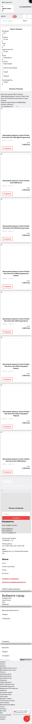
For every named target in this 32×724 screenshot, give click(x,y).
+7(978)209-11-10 (7, 540)
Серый (5, 72)
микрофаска (7, 58)
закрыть (3, 719)
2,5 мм (5, 39)
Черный (6, 76)
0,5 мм (5, 51)
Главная (3, 102)
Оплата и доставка (8, 566)
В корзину (7, 148)
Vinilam (5, 82)
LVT (4, 33)
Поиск (25, 21)
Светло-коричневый (10, 68)
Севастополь (6, 600)
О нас (4, 563)
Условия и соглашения (10, 579)
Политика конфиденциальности (14, 582)
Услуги (4, 570)
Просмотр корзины (7, 94)
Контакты (5, 573)
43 (4, 45)
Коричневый (7, 64)
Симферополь (7, 598)
